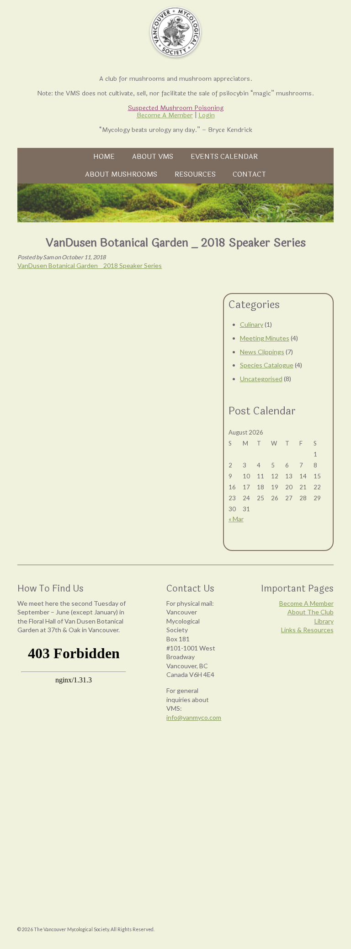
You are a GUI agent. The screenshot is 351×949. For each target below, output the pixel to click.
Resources (195, 174)
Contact (249, 174)
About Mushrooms (121, 174)
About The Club (310, 612)
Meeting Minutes (264, 338)
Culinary (251, 324)
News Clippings (262, 352)
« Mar (236, 519)
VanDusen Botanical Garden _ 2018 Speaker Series (89, 265)
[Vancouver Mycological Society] (175, 32)
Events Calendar (224, 156)
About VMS (152, 156)
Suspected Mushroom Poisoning (175, 108)
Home (104, 156)
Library (324, 621)
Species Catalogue (266, 365)
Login (206, 115)
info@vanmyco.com (193, 717)
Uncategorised (261, 379)
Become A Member (165, 115)
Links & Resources (307, 630)
